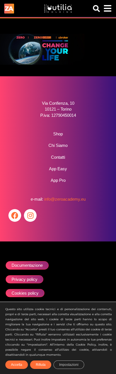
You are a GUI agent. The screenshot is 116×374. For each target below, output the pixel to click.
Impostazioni (69, 365)
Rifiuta (41, 365)
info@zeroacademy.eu (65, 199)
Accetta (16, 365)
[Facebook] (14, 215)
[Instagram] (30, 215)
